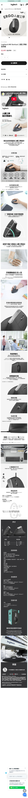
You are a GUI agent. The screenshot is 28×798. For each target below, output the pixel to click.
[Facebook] (7, 79)
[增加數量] (7, 57)
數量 (2, 54)
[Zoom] (24, 13)
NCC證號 (3, 74)
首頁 (2, 9)
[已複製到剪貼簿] (9, 79)
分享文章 (3, 79)
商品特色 (3, 69)
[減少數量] (2, 57)
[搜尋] (23, 4)
